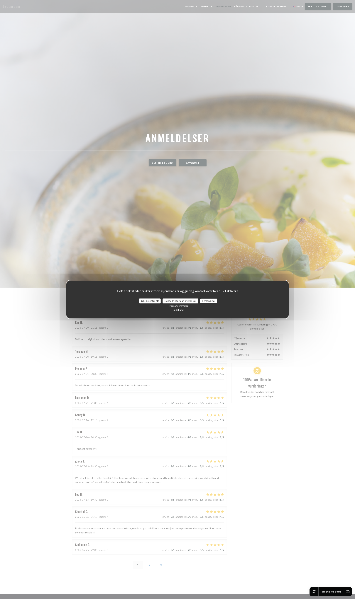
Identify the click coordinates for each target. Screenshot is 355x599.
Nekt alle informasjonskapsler (180, 300)
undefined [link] (178, 309)
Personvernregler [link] (179, 305)
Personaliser (208, 300)
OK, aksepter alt (150, 300)
